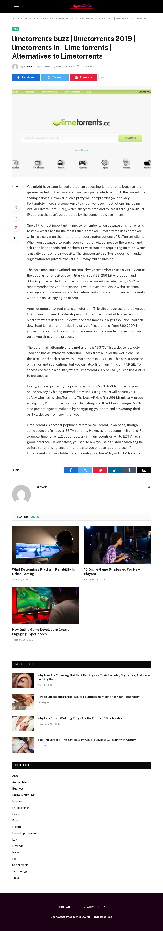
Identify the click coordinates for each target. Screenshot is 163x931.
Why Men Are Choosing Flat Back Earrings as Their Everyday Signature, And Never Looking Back (94, 677)
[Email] (16, 238)
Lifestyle (18, 846)
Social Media (20, 865)
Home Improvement (24, 833)
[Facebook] (16, 197)
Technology (19, 871)
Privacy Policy (93, 907)
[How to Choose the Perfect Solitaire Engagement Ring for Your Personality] (23, 702)
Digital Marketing (23, 795)
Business (18, 788)
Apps (15, 775)
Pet (14, 858)
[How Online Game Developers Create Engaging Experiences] (45, 605)
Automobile (19, 782)
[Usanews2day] (81, 6)
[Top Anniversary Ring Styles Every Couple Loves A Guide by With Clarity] (23, 745)
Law (14, 839)
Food (15, 820)
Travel (16, 877)
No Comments (65, 66)
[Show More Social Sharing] (102, 77)
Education (18, 801)
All (16, 29)
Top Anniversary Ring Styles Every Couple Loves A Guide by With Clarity (87, 739)
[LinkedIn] (16, 217)
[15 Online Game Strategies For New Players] (117, 545)
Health (16, 826)
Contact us (67, 907)
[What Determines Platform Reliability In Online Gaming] (45, 545)
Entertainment (21, 807)
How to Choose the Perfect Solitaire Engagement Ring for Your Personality (89, 696)
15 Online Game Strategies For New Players (112, 572)
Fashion (17, 814)
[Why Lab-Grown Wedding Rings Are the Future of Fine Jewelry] (23, 723)
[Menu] (16, 6)
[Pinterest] (16, 228)
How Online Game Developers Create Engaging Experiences (41, 632)
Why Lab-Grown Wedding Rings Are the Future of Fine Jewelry (80, 718)
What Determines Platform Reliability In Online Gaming (43, 572)
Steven (28, 66)
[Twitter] (16, 207)
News (15, 852)
